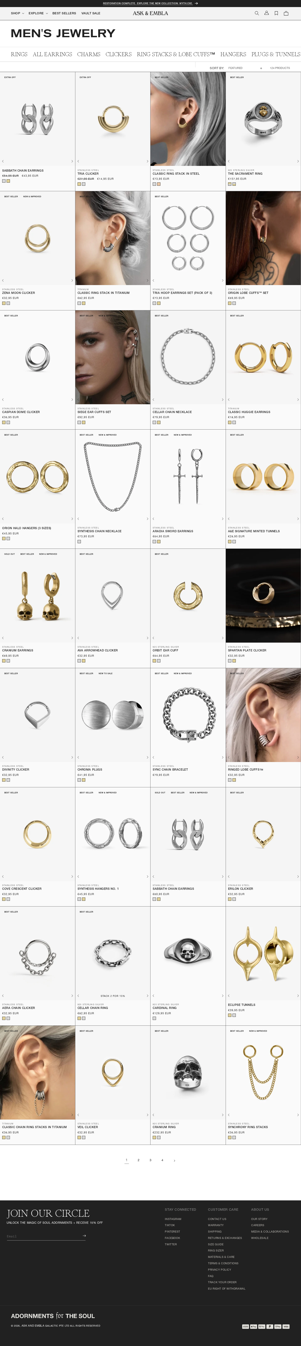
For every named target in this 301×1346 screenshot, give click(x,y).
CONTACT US (217, 1219)
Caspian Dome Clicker (21, 412)
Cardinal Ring (165, 1008)
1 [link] (127, 1160)
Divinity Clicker (15, 770)
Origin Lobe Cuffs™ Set (248, 293)
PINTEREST (172, 1232)
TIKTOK (170, 1225)
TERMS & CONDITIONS (223, 1263)
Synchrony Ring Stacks (248, 1127)
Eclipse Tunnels (241, 1005)
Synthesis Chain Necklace (100, 531)
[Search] (257, 13)
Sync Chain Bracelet (170, 770)
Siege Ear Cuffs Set (94, 412)
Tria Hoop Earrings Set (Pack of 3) (182, 293)
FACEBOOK (172, 1238)
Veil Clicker (88, 1127)
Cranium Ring (164, 1127)
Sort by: (217, 68)
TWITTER (171, 1244)
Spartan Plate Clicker (247, 650)
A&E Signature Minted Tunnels (254, 531)
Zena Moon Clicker (18, 293)
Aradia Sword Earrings (173, 531)
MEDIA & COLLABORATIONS (270, 1232)
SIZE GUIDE (215, 1244)
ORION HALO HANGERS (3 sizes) (26, 528)
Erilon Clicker (240, 889)
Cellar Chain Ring (93, 1008)
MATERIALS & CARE (221, 1257)
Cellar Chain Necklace (172, 412)
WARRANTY (216, 1225)
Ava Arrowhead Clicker (98, 650)
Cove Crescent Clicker (22, 889)
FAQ (211, 1276)
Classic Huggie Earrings (249, 412)
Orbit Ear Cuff (165, 650)
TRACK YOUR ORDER (222, 1282)
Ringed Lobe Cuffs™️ (245, 770)
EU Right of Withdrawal (226, 1289)
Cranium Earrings (17, 650)
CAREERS (257, 1225)
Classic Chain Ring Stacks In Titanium (34, 1127)
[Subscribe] (81, 1236)
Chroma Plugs (90, 770)
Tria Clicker (88, 174)
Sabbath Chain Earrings (22, 171)
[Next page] (174, 1161)
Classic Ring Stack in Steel (176, 174)
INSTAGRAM (173, 1219)
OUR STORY (259, 1219)
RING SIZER (216, 1251)
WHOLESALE (259, 1238)
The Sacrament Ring (245, 174)
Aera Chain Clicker (18, 1008)
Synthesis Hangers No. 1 (98, 889)
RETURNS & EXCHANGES (225, 1238)
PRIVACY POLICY (219, 1270)
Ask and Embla (33, 1326)
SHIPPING (215, 1232)
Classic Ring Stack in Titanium (104, 293)
